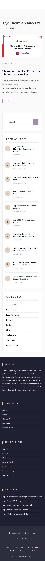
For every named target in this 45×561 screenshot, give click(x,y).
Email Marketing (12, 315)
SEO (8, 330)
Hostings (9, 320)
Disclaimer (6, 423)
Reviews (5, 63)
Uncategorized (12, 345)
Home (4, 410)
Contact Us (6, 419)
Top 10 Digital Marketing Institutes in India (17, 501)
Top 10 (5, 449)
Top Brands (11, 340)
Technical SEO (12, 335)
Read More (9, 101)
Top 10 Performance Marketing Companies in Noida (22, 496)
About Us (19, 547)
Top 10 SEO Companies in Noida (15, 509)
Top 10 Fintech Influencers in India (15, 514)
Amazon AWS (12, 304)
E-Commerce (11, 309)
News (4, 414)
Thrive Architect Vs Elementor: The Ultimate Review (21, 73)
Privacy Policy (7, 427)
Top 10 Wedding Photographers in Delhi (17, 505)
